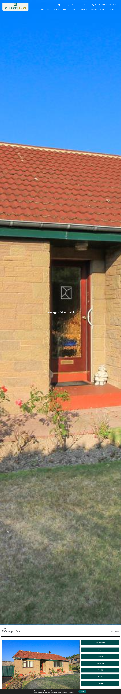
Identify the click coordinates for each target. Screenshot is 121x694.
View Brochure (100, 663)
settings (72, 692)
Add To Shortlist (100, 642)
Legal (48, 9)
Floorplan (100, 650)
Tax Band (100, 683)
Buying (64, 9)
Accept (82, 691)
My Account (111, 9)
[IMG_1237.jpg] (41, 666)
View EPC (100, 670)
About (55, 9)
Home (42, 9)
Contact (102, 9)
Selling (73, 9)
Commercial (94, 9)
